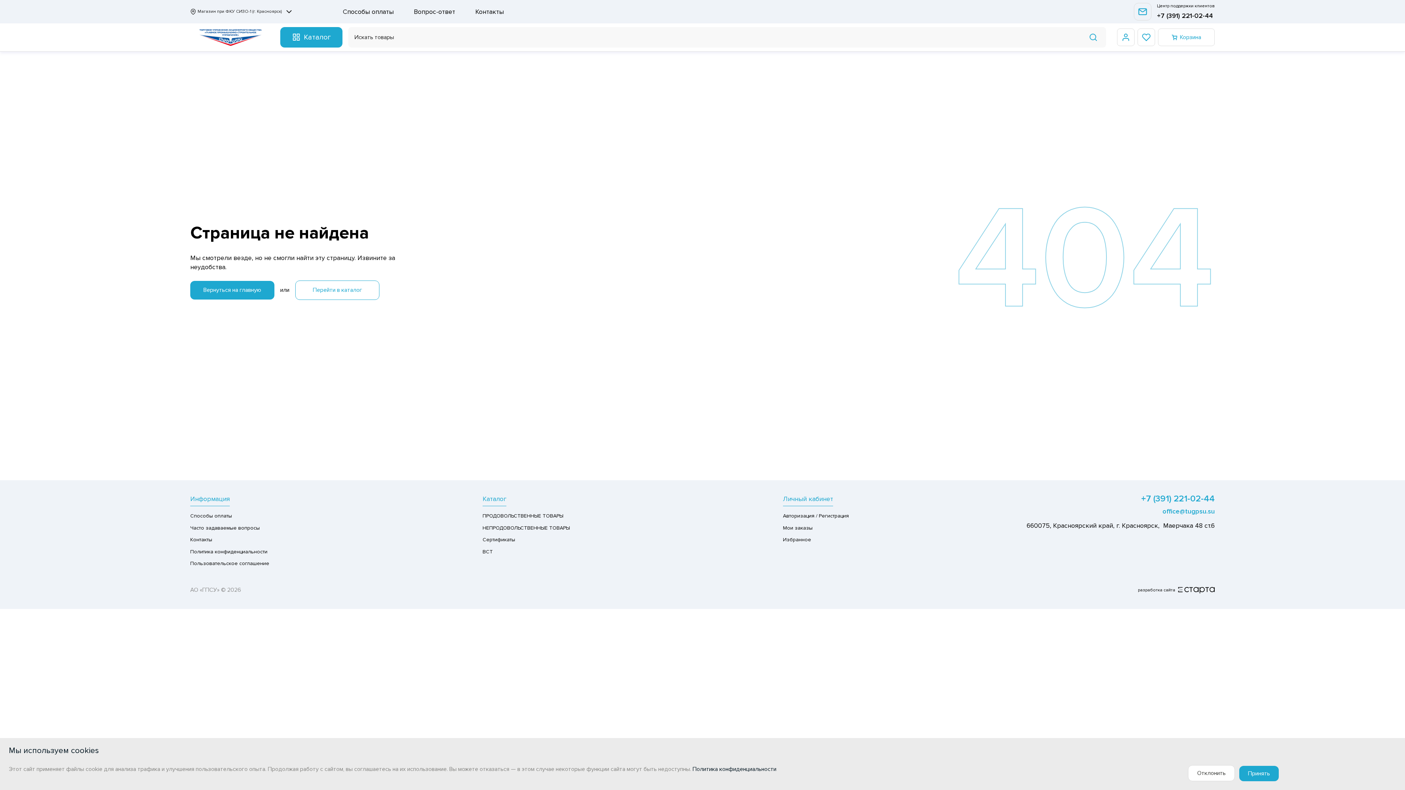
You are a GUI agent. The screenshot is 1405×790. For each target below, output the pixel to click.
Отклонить (1211, 773)
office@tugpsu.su (1188, 511)
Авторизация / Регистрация (816, 516)
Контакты (489, 12)
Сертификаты (499, 540)
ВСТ (488, 552)
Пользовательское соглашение (229, 563)
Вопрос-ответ (434, 12)
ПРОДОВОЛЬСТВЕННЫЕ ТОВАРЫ (523, 516)
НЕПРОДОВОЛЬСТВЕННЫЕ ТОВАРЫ (526, 528)
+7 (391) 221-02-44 (1185, 16)
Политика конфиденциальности (228, 552)
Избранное (797, 540)
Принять (1259, 773)
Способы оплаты (368, 12)
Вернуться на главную (232, 290)
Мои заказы (798, 528)
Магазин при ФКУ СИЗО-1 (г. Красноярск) (240, 11)
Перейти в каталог (337, 290)
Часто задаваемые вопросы (225, 528)
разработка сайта (1156, 590)
